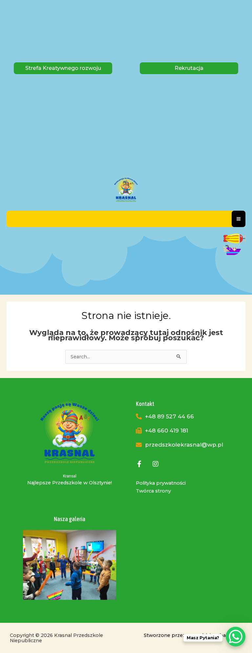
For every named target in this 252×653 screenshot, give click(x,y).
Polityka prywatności (161, 483)
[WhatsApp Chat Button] (235, 636)
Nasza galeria (69, 519)
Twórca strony (153, 491)
